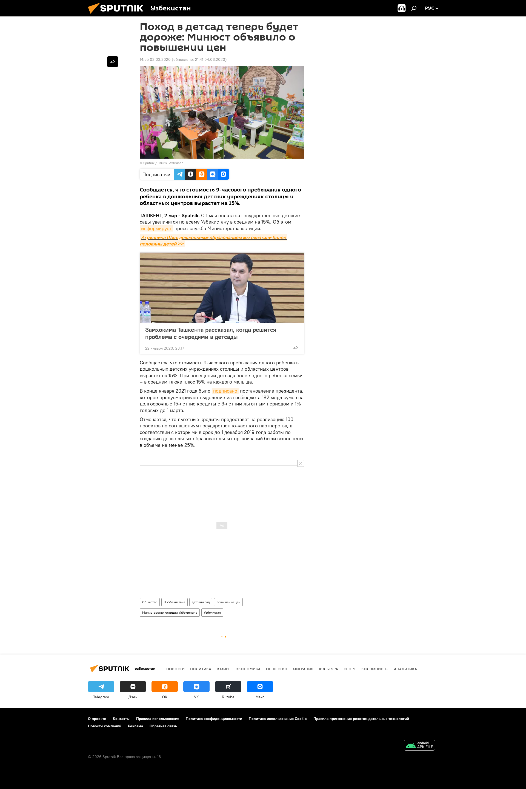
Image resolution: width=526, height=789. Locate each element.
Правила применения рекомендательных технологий (361, 718)
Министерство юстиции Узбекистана (169, 612)
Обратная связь (163, 726)
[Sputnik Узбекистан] (118, 15)
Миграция (303, 668)
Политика (200, 668)
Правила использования (157, 718)
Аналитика (405, 668)
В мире (223, 668)
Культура (328, 668)
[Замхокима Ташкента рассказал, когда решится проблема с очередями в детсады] (222, 288)
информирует (156, 228)
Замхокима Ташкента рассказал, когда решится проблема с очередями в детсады (210, 333)
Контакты (121, 718)
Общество (149, 602)
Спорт (350, 668)
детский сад (201, 602)
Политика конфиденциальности (214, 718)
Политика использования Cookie (278, 718)
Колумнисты (374, 668)
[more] (295, 347)
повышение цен (228, 602)
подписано (225, 391)
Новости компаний (104, 726)
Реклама (135, 726)
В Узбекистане (174, 602)
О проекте (97, 718)
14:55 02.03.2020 (155, 59)
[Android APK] (419, 746)
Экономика (248, 668)
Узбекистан (212, 612)
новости (175, 668)
